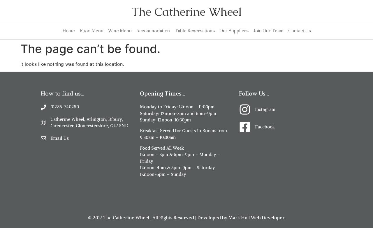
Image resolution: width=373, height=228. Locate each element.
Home (68, 30)
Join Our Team (268, 30)
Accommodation (153, 30)
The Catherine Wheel (186, 11)
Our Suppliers (234, 30)
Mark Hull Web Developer (256, 217)
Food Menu (91, 30)
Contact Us (299, 30)
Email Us (59, 138)
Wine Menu (120, 30)
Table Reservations (195, 30)
